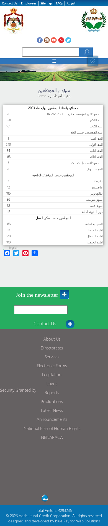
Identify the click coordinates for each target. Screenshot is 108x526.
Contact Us (9, 3)
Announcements (52, 419)
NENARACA (52, 437)
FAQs (59, 3)
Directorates (52, 348)
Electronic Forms (52, 365)
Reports (52, 392)
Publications (52, 401)
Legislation (51, 374)
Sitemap (46, 3)
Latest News (52, 410)
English (13, 247)
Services (52, 356)
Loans (52, 383)
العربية (71, 3)
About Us (51, 339)
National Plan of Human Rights (52, 428)
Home (42, 95)
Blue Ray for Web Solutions (77, 521)
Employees (29, 3)
